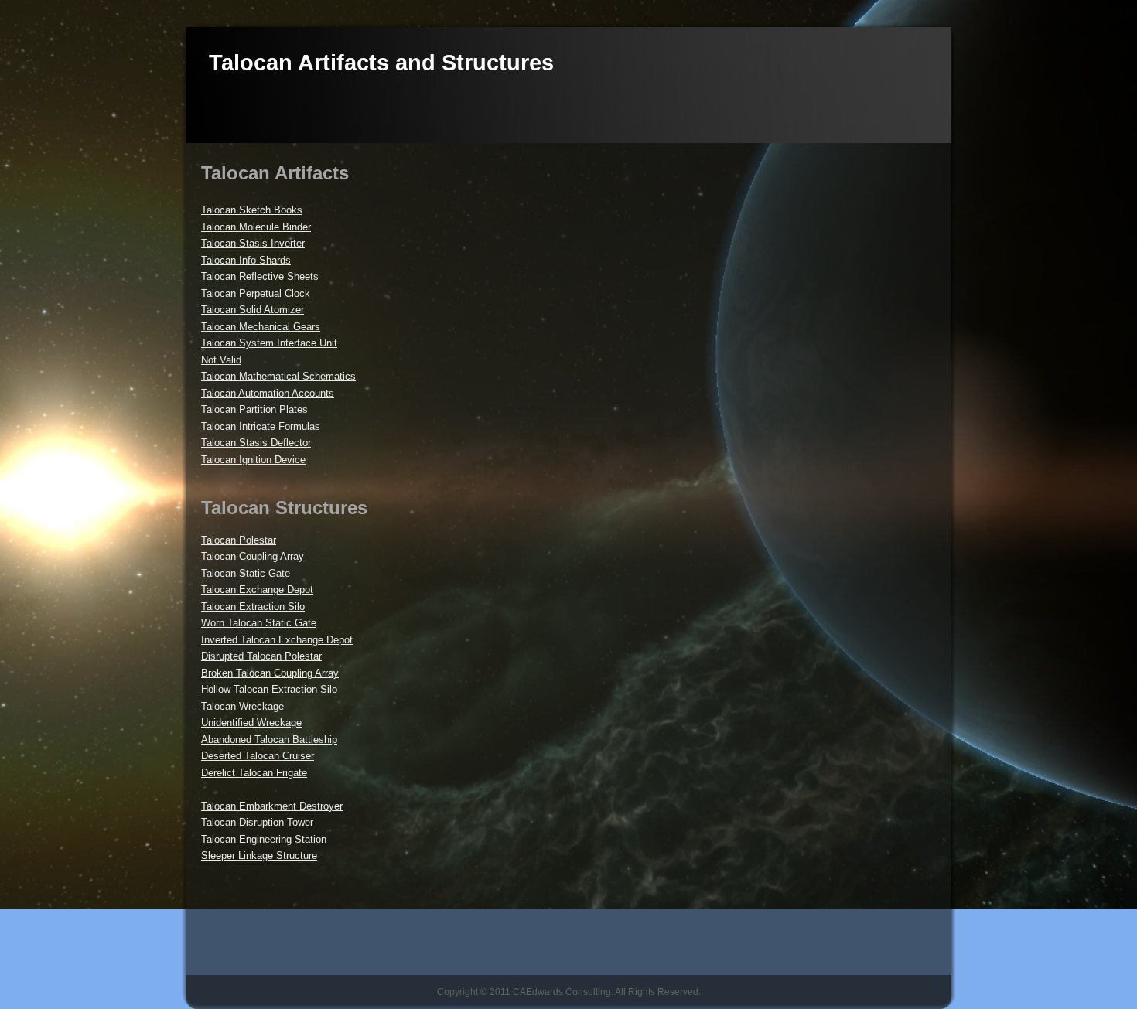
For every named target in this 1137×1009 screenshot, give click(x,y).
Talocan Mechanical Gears (260, 326)
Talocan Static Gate (245, 573)
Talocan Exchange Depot (257, 589)
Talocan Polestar (238, 540)
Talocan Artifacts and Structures (381, 62)
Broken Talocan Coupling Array (270, 673)
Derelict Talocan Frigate (254, 773)
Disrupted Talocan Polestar (261, 656)
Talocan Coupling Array (252, 556)
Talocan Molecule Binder (256, 227)
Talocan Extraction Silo (253, 606)
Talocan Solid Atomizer (252, 309)
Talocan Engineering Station (263, 839)
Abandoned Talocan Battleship (269, 739)
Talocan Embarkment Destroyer (272, 806)
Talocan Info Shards (246, 260)
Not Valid (221, 360)
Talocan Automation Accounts (267, 393)
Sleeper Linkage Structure (259, 855)
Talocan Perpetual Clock (255, 293)
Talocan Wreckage (242, 706)
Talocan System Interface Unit (269, 343)
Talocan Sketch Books (251, 210)
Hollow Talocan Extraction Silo (269, 689)
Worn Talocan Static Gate (258, 623)
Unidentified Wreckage (251, 722)
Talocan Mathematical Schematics (278, 376)
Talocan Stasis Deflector (256, 442)
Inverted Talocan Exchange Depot (277, 640)
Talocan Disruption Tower (257, 822)
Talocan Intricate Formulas (260, 426)
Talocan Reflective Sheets (260, 276)
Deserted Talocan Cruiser (257, 756)
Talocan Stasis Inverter (253, 243)
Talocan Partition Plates (254, 409)
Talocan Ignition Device (253, 459)
